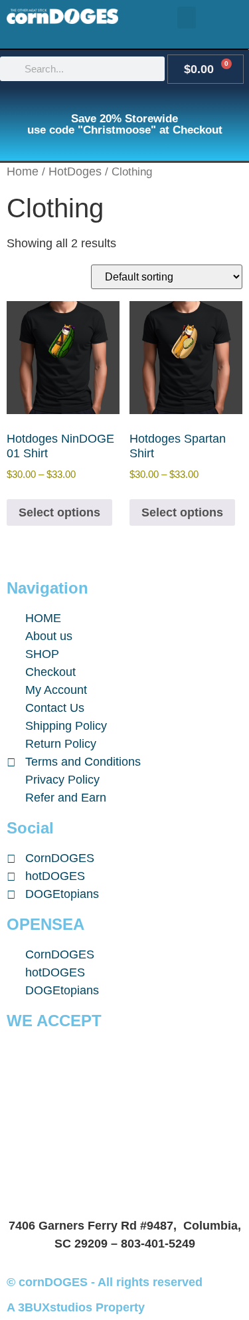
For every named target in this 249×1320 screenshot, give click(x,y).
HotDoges (75, 171)
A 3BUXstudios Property (76, 1307)
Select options (59, 512)
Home (23, 171)
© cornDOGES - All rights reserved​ (105, 1282)
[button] (186, 18)
